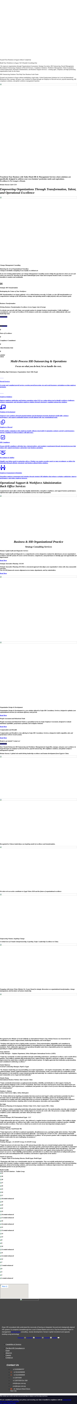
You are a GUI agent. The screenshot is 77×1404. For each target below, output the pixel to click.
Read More (3, 560)
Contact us (9, 1357)
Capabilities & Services (13, 1344)
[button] (38, 1281)
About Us (9, 1353)
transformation (15, 1332)
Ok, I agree (3, 1403)
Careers (8, 1355)
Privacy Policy (11, 1403)
